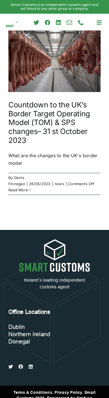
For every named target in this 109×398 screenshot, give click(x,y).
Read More (18, 190)
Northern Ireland (29, 334)
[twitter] (36, 22)
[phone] (81, 22)
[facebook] (47, 22)
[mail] (69, 22)
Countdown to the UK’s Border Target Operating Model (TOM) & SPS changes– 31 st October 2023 (49, 122)
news (59, 184)
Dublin (16, 327)
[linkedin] (58, 22)
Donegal (19, 341)
